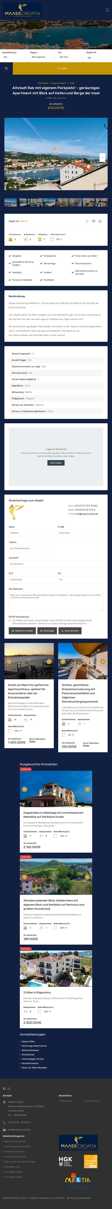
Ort (60, 52)
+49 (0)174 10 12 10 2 (85, 510)
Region (33, 52)
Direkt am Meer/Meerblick (34, 1067)
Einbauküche (50, 256)
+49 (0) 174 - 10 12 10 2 (19, 1122)
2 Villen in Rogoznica (37, 992)
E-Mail (61, 527)
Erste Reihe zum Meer (86, 256)
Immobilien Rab (12, 1167)
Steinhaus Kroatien (14, 1152)
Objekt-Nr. (91, 53)
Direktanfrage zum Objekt (26, 500)
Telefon (12, 542)
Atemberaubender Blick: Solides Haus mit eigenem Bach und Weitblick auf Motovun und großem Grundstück (53, 904)
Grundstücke (28, 1054)
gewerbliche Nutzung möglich (22, 263)
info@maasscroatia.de (87, 514)
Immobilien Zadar (13, 1177)
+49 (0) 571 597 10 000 (85, 505)
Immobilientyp (9, 52)
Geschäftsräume (30, 1063)
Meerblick (16, 272)
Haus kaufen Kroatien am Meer (20, 1162)
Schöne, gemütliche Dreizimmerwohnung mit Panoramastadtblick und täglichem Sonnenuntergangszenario (80, 693)
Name (11, 527)
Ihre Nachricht (16, 589)
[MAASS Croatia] (43, 10)
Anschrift (13, 558)
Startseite (43, 83)
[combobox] (14, 57)
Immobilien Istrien (14, 1172)
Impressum (66, 1101)
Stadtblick (49, 280)
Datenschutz (92, 1101)
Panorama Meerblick (22, 280)
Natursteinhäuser (30, 1050)
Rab (72, 83)
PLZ (11, 573)
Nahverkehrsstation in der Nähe (86, 272)
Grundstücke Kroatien (16, 1157)
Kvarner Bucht (59, 83)
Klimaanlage (50, 263)
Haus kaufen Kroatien (15, 1141)
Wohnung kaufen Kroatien (18, 1146)
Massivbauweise (83, 263)
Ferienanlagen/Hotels (33, 1059)
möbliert (48, 272)
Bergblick (16, 256)
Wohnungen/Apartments (34, 1046)
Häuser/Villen (28, 1041)
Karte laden (56, 463)
